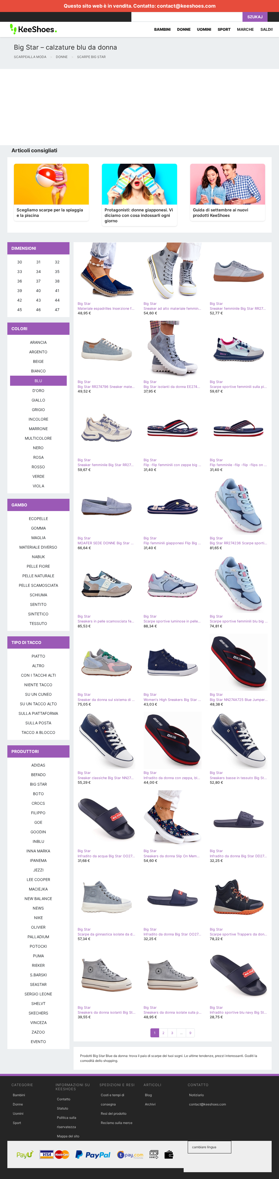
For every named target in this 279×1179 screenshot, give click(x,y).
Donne (18, 1104)
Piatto (38, 656)
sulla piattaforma (38, 713)
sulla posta (38, 723)
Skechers (38, 1013)
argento (38, 352)
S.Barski (38, 975)
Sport (17, 1123)
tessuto (38, 623)
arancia (38, 342)
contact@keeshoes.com (186, 6)
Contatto (63, 1099)
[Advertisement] (139, 107)
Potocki (38, 946)
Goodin (38, 831)
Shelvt (38, 1003)
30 (19, 262)
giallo (38, 400)
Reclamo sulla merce (116, 1123)
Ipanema (38, 860)
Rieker (38, 965)
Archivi (150, 1104)
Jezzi (38, 870)
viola (38, 486)
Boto (38, 793)
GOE (38, 822)
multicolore (38, 438)
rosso (38, 466)
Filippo (38, 812)
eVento (38, 1041)
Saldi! (266, 29)
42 (19, 300)
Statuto (62, 1108)
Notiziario (196, 1095)
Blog (148, 1095)
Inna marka (38, 851)
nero (38, 447)
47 (57, 309)
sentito (38, 604)
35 (57, 271)
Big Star (38, 784)
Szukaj (255, 16)
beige (38, 361)
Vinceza (38, 1022)
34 (38, 271)
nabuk (38, 556)
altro (38, 665)
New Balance (38, 898)
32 (57, 262)
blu (38, 380)
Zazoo (38, 1032)
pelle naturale (38, 575)
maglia (38, 537)
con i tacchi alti (38, 675)
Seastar (38, 984)
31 (38, 262)
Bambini (19, 1095)
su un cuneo (38, 694)
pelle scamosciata (38, 585)
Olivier (38, 927)
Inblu (38, 841)
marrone (38, 428)
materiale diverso (38, 547)
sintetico (38, 614)
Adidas (38, 765)
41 (57, 290)
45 (19, 309)
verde (38, 476)
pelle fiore (38, 566)
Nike (38, 917)
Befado (38, 774)
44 (57, 300)
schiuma (38, 594)
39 (19, 290)
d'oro (38, 390)
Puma (38, 955)
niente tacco (38, 684)
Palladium (38, 936)
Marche (245, 29)
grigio (38, 409)
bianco (38, 371)
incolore (38, 419)
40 (38, 290)
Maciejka (38, 889)
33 (19, 271)
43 (38, 300)
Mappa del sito (68, 1136)
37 (38, 281)
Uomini (18, 1113)
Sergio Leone (38, 994)
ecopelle (38, 518)
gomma (38, 528)
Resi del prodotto (113, 1113)
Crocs (38, 803)
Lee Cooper (38, 879)
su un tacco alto (38, 703)
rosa (38, 457)
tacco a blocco (38, 732)
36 (19, 281)
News (38, 908)
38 (57, 281)
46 (38, 309)
